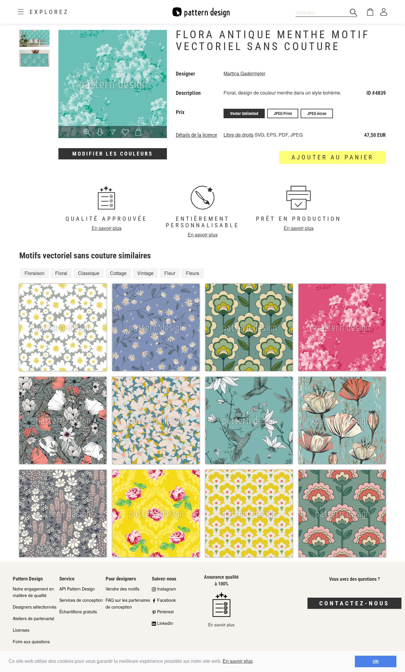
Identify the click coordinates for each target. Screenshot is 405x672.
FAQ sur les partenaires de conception (128, 603)
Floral (61, 273)
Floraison (34, 273)
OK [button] (376, 661)
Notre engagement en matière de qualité (33, 592)
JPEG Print (283, 113)
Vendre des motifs (122, 589)
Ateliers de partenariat (33, 618)
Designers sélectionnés (34, 607)
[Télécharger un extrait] (99, 133)
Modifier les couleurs (112, 154)
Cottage (118, 273)
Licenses (21, 630)
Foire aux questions (31, 641)
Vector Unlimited (244, 113)
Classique (88, 273)
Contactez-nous (354, 603)
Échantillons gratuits (78, 612)
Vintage (145, 273)
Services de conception (81, 600)
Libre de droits (238, 134)
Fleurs (192, 273)
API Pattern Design (77, 589)
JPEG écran (316, 113)
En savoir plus (238, 661)
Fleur (169, 273)
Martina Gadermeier (244, 73)
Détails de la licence (196, 135)
